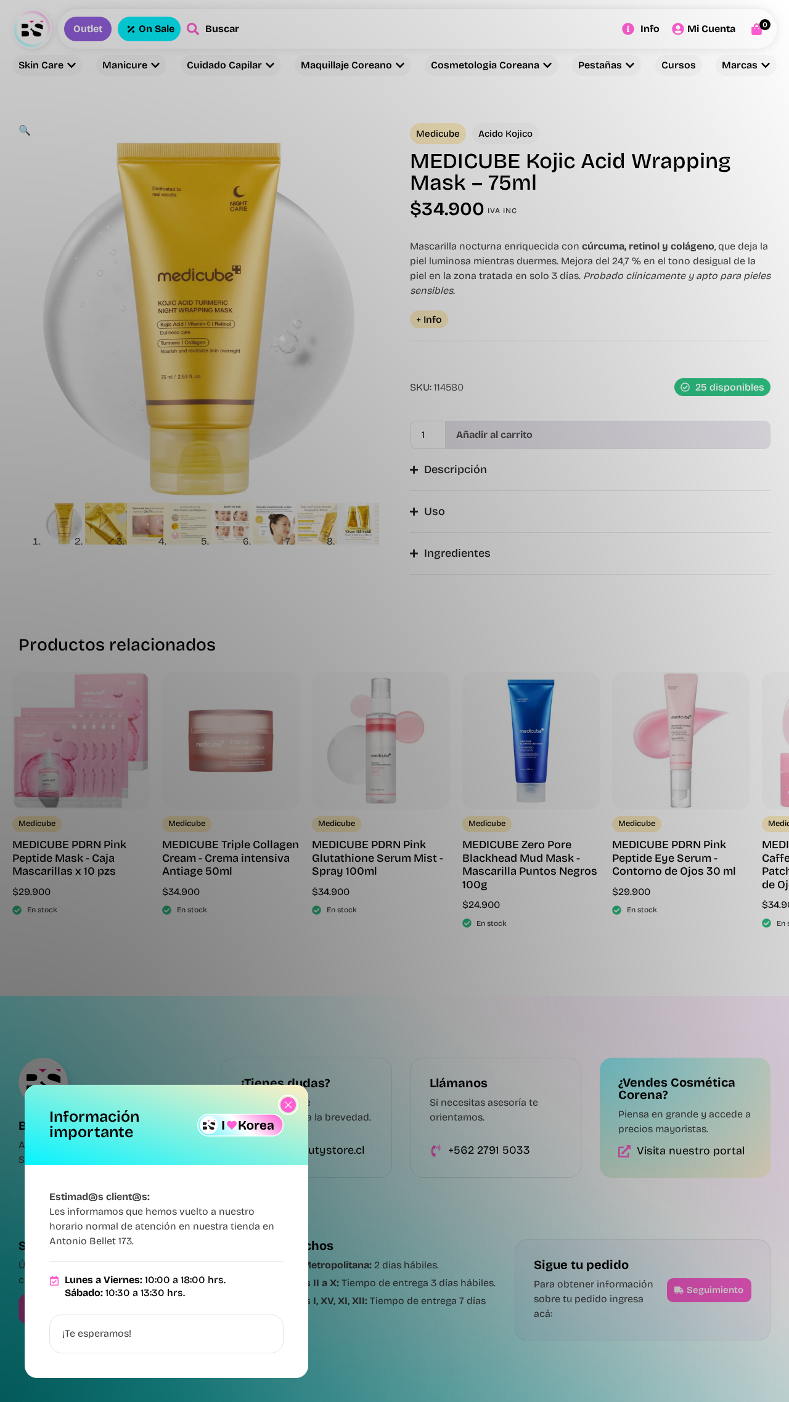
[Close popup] (288, 1104)
